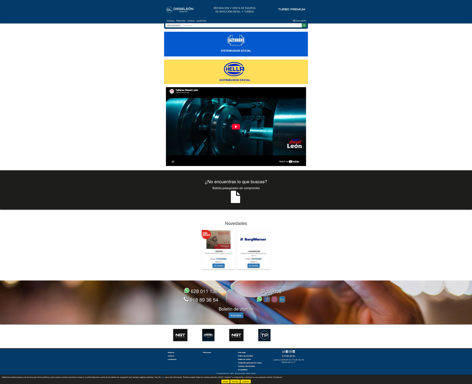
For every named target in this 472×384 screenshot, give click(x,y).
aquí (163, 377)
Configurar (245, 381)
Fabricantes (180, 20)
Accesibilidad (242, 370)
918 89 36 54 (203, 299)
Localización (201, 20)
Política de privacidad (245, 356)
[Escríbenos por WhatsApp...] (260, 299)
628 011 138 (203, 290)
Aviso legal (242, 352)
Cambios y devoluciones (246, 366)
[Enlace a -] (180, 335)
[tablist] (236, 251)
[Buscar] (304, 25)
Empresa (170, 20)
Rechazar (235, 381)
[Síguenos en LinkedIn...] (282, 299)
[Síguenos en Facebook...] (266, 299)
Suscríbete (236, 315)
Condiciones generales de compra (250, 363)
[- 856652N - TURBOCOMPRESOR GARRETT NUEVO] (218, 239)
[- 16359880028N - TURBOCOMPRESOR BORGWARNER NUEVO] (253, 240)
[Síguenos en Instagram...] (274, 299)
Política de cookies (244, 359)
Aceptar (225, 381)
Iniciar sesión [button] (300, 20)
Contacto (191, 20)
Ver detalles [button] (218, 265)
